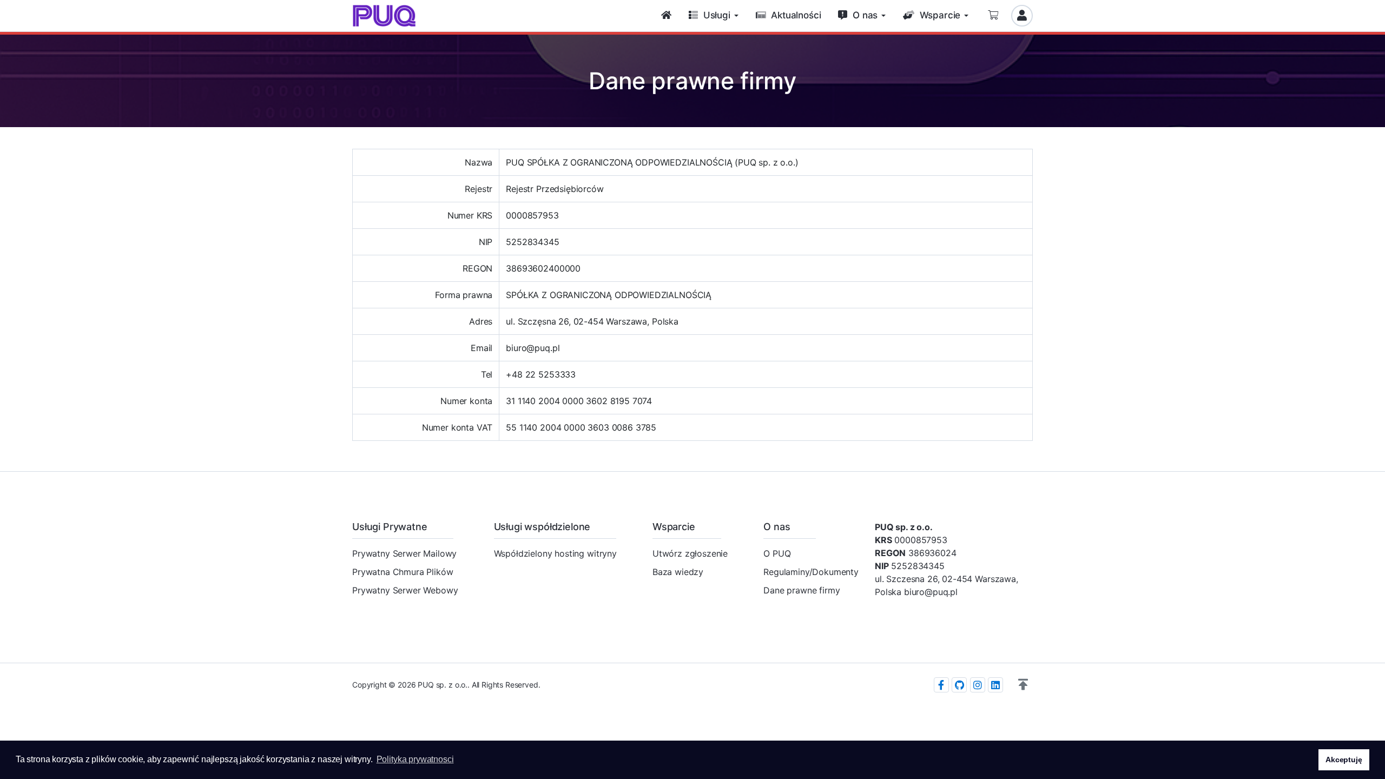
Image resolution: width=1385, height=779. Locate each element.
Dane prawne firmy (801, 590)
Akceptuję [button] (1343, 759)
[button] (1023, 684)
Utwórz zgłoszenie (690, 553)
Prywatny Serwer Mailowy (404, 553)
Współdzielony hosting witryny (555, 553)
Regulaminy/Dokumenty (811, 571)
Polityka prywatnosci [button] (415, 759)
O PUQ (776, 553)
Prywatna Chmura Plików (402, 571)
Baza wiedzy (677, 571)
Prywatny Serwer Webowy (405, 590)
